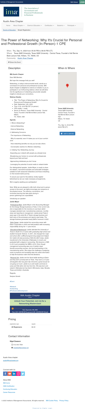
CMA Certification (9, 386)
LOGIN (82, 2)
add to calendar (68, 134)
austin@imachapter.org (10, 360)
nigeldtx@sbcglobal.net (21, 348)
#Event (12, 281)
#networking (14, 289)
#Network (13, 287)
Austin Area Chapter (25, 58)
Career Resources (9, 392)
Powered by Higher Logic (42, 408)
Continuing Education (10, 389)
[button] (19, 25)
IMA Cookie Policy (52, 400)
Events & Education (9, 30)
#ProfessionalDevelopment (18, 291)
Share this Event (15, 62)
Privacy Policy (63, 400)
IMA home (6, 383)
